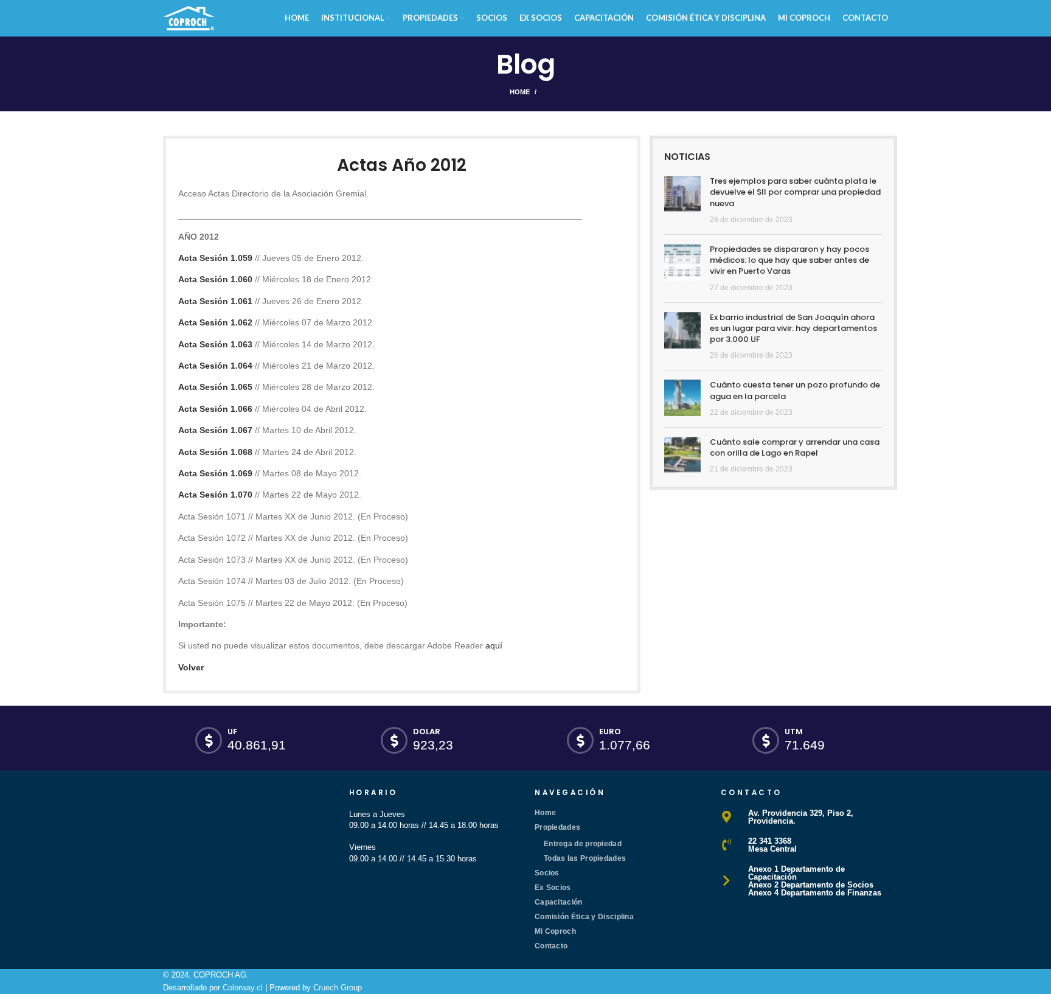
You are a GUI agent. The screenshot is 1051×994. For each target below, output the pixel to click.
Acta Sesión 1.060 (215, 279)
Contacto (551, 946)
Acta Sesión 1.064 (215, 365)
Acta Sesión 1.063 (215, 344)
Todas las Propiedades (585, 858)
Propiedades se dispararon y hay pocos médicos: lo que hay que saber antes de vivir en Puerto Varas (789, 260)
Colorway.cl (243, 987)
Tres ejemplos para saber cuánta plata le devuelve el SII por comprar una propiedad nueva (795, 192)
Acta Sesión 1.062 (215, 322)
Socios (547, 873)
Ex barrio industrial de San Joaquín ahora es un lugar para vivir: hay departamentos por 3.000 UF (793, 328)
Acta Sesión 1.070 (215, 494)
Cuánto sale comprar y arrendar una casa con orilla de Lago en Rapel (794, 447)
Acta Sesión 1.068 (215, 452)
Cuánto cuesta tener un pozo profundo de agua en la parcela (795, 390)
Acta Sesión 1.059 (215, 258)
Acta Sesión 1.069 (215, 473)
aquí (493, 645)
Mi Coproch (555, 931)
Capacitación (559, 902)
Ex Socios (553, 887)
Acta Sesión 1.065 (215, 387)
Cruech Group (337, 987)
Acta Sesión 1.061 (215, 301)
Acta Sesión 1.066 (215, 409)
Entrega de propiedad (583, 843)
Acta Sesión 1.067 (215, 430)
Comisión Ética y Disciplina (584, 916)
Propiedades (557, 827)
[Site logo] (189, 17)
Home (520, 92)
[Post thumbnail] (682, 200)
